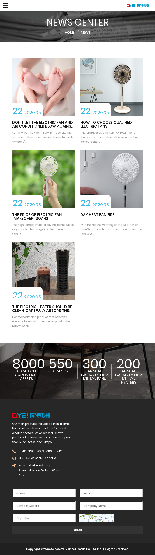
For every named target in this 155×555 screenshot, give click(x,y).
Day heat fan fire (97, 214)
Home (69, 32)
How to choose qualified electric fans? (106, 124)
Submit (77, 530)
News (85, 32)
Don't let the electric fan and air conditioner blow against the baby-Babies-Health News (42, 126)
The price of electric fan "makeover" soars (37, 216)
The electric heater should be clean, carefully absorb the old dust (42, 310)
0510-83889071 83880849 (40, 451)
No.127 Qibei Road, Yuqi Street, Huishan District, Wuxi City (39, 470)
